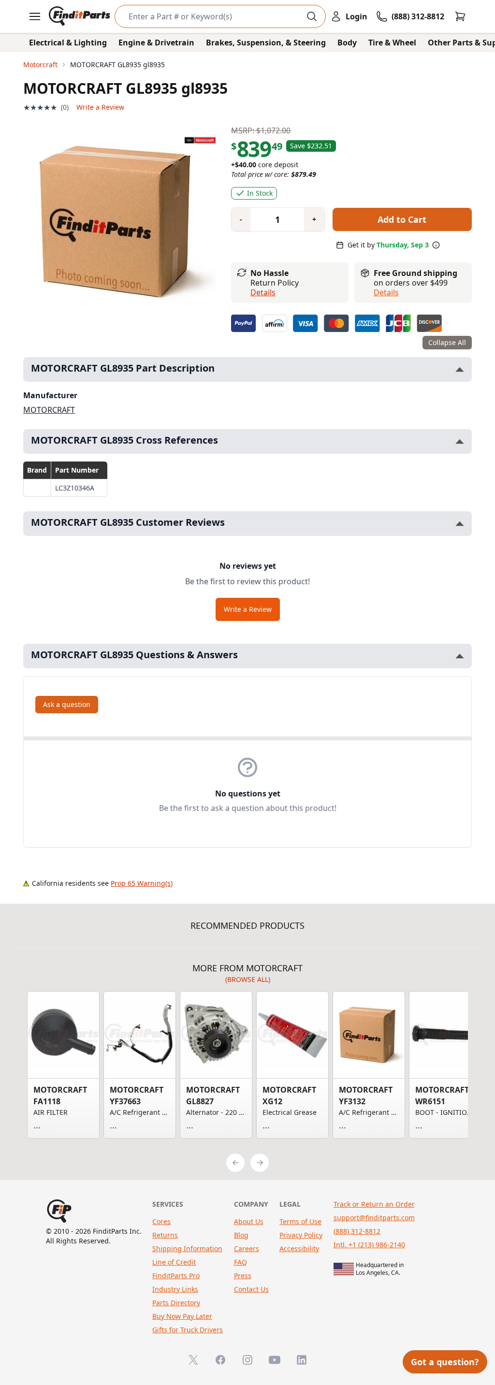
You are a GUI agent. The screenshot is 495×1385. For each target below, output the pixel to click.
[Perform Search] (312, 16)
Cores (161, 1221)
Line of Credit (174, 1262)
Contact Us (251, 1289)
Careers (246, 1248)
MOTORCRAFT (49, 409)
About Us (248, 1221)
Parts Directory (176, 1302)
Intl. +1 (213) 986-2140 (369, 1244)
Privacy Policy (300, 1235)
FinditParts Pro (176, 1275)
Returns (165, 1235)
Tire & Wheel (392, 42)
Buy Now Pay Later (182, 1316)
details (386, 292)
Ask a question (66, 704)
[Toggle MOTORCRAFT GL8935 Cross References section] (459, 441)
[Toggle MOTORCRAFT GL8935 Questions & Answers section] (459, 656)
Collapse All (447, 342)
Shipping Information (187, 1248)
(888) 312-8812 (357, 1231)
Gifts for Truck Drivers (187, 1329)
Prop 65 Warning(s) (142, 883)
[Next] (259, 1162)
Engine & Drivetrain (156, 42)
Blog (241, 1235)
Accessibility (299, 1248)
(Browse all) (247, 979)
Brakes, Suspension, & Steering (266, 42)
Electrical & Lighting (68, 42)
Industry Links (175, 1289)
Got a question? (445, 1362)
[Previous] (235, 1162)
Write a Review (100, 107)
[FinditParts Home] (80, 16)
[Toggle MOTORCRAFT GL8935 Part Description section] (459, 369)
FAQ (240, 1262)
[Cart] (460, 16)
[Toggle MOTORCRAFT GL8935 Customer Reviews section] (459, 523)
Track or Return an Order (374, 1204)
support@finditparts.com (374, 1217)
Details (263, 292)
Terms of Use (300, 1221)
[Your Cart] (460, 16)
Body (347, 42)
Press (242, 1275)
